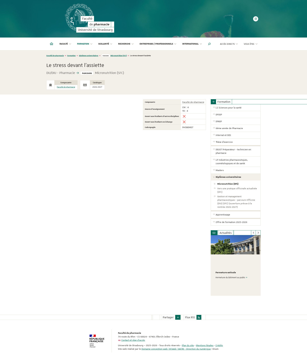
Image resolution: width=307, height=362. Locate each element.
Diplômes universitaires (88, 55)
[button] (209, 44)
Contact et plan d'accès (133, 340)
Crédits (219, 345)
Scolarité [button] (103, 43)
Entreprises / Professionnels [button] (156, 43)
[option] (236, 265)
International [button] (190, 43)
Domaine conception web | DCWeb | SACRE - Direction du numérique (176, 348)
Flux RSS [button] (190, 317)
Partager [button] (168, 317)
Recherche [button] (124, 43)
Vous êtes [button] (249, 43)
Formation (71, 55)
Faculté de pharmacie (55, 55)
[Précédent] (253, 232)
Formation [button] (83, 43)
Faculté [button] (63, 43)
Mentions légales (204, 345)
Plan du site (188, 345)
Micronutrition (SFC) (118, 55)
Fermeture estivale (226, 272)
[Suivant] (258, 232)
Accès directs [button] (227, 43)
